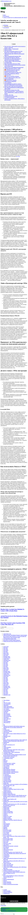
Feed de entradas (6, 890)
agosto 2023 (5, 661)
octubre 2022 (6, 673)
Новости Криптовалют (8, 879)
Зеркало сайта (7, 74)
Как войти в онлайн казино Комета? (11, 640)
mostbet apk (5, 783)
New (4, 821)
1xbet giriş (5, 720)
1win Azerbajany (7, 704)
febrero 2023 (6, 668)
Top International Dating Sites (9, 638)
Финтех (5, 880)
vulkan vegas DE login (8, 864)
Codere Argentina (7, 747)
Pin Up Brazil (6, 832)
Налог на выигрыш (8, 78)
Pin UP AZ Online (7, 831)
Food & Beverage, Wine (8, 764)
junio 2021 (5, 691)
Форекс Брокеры (7, 881)
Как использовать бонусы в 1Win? (12, 63)
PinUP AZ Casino (7, 843)
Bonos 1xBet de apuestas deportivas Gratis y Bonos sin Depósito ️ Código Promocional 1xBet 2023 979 (15, 740)
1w (4, 701)
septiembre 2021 (6, 687)
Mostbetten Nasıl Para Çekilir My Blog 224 (12, 820)
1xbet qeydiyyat (6, 722)
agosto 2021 (5, 688)
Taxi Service (6, 851)
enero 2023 (5, 670)
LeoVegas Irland (6, 779)
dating (4, 759)
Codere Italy (6, 748)
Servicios (3, 909)
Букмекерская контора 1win (10, 96)
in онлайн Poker (8, 62)
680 (4, 725)
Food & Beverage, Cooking (9, 763)
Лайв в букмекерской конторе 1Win (12, 56)
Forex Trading (6, 765)
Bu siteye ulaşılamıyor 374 (9, 744)
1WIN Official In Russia (8, 707)
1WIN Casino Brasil (7, 706)
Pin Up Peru (6, 841)
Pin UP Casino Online (8, 838)
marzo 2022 (5, 682)
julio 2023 (5, 662)
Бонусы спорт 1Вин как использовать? (13, 86)
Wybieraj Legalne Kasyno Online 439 (11, 870)
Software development (8, 849)
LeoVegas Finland (7, 776)
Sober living (5, 848)
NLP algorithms (6, 823)
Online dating (6, 825)
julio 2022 (5, 677)
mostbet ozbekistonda (8, 811)
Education (5, 760)
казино (4, 878)
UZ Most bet (6, 857)
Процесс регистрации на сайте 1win (12, 72)
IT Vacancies (6, 774)
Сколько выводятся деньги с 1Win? (12, 68)
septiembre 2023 (6, 660)
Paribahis (5, 827)
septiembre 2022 (6, 675)
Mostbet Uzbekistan (7, 818)
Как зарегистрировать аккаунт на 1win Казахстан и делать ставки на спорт (13, 52)
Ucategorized (6, 854)
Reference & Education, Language (10, 846)
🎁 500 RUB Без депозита (10, 80)
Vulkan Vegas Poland (8, 865)
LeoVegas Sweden (7, 780)
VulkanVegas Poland (7, 869)
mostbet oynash (6, 810)
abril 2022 (5, 681)
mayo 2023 (5, 665)
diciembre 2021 (6, 686)
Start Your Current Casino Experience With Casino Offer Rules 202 (13, 623)
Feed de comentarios (7, 892)
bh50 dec (5, 737)
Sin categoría (6, 27)
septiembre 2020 (6, 694)
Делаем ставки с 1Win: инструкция (12, 61)
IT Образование (7, 775)
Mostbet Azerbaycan (7, 792)
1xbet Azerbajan (6, 715)
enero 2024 (5, 655)
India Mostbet (6, 768)
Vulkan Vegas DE (7, 863)
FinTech (5, 762)
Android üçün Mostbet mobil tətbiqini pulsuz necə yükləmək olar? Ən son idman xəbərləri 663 (14, 727)
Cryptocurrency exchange (8, 757)
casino (4, 746)
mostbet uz (5, 815)
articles (4, 728)
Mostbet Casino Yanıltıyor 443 (9, 799)
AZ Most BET (6, 729)
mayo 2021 (5, 692)
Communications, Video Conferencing (11, 752)
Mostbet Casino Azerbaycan (9, 794)
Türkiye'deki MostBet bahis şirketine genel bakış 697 (14, 853)
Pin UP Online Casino (8, 839)
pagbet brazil (6, 826)
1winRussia (5, 711)
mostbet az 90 (6, 786)
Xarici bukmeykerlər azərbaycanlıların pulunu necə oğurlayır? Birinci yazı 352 (14, 872)
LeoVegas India (6, 778)
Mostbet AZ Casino (7, 788)
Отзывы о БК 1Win (8, 95)
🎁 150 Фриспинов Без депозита (12, 69)
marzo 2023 (5, 667)
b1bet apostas (6, 732)
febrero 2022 (6, 683)
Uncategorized (6, 855)
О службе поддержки (9, 97)
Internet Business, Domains (9, 770)
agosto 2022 (5, 676)
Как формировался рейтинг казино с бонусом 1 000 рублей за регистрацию (13, 84)
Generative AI (6, 767)
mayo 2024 (5, 650)
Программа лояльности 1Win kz (11, 73)
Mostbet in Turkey (7, 806)
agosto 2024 (5, 646)
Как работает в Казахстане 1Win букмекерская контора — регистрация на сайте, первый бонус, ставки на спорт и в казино (14, 91)
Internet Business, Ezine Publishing (10, 771)
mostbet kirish (6, 809)
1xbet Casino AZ (7, 718)
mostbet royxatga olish (8, 812)
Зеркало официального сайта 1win (12, 77)
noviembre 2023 (6, 657)
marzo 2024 (5, 652)
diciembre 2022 (6, 671)
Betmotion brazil (6, 736)
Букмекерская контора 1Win (10, 71)
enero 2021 (5, 693)
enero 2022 (5, 685)
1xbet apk (5, 712)
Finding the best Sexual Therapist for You (12, 641)
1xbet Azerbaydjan (7, 716)
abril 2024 (5, 651)
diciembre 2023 (6, 656)
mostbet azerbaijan (7, 791)
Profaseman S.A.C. (5, 908)
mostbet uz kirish (7, 817)
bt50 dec (5, 743)
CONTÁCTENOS (14, 901)
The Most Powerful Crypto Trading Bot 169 (12, 852)
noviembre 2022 (6, 672)
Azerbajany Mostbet (7, 731)
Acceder (5, 889)
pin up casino (6, 833)
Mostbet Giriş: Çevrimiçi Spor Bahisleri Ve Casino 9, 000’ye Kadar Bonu (12, 610)
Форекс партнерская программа (10, 884)
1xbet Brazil (5, 717)
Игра (4, 874)
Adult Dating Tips (7, 633)
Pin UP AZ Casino (7, 830)
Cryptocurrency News (8, 758)
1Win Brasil (5, 705)
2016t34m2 (5, 25)
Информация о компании (10, 81)
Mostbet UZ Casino (7, 816)
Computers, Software (7, 753)
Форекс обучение (7, 883)
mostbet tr (5, 813)
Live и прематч (7, 82)
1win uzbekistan (6, 710)
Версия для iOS (8, 50)
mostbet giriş (6, 800)
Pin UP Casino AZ (7, 834)
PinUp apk (5, 842)
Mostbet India (6, 807)
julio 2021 (5, 689)
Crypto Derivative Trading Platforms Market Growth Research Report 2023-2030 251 (14, 755)
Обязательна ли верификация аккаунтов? (14, 67)
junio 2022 (5, 678)
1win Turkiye (6, 708)
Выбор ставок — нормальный (11, 48)
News (4, 822)
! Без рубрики (6, 700)
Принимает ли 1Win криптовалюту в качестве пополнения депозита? (13, 59)
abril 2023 (5, 666)
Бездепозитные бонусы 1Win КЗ (11, 57)
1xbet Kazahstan (6, 721)
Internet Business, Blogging (9, 769)
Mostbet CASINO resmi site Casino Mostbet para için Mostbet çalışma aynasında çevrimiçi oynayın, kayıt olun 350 (14, 796)
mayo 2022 (5, 680)
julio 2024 (5, 647)
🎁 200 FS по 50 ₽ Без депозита (11, 76)
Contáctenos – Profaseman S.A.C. (8, 910)
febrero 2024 (6, 654)
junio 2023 (5, 664)
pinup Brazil (6, 844)
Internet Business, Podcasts (9, 773)
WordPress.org (6, 893)
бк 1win (18, 156)
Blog (4, 738)
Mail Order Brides (7, 781)
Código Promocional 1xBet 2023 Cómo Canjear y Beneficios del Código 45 (14, 750)
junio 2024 (5, 649)
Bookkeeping (6, 742)
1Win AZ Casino (7, 702)
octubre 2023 (6, 659)
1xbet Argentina (6, 713)
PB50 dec (5, 828)
